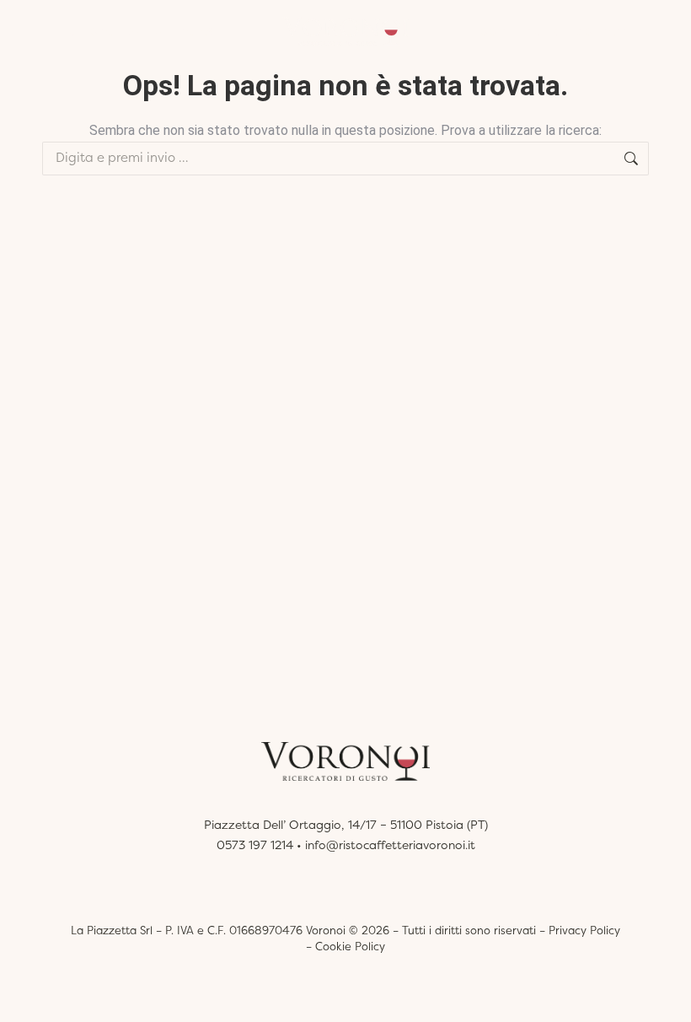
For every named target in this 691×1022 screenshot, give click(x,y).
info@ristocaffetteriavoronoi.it (390, 845)
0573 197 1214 (255, 845)
